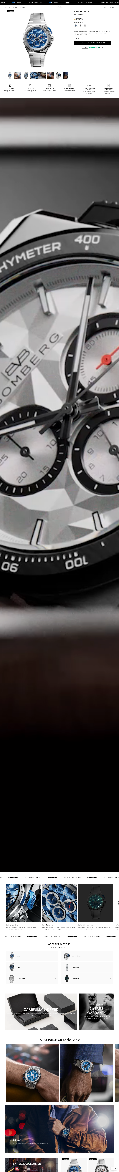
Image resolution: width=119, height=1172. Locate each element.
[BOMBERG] (59, 7)
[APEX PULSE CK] (80, 25)
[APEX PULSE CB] (9, 75)
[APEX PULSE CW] (85, 25)
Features (76, 38)
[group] (59, 907)
